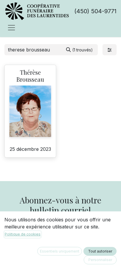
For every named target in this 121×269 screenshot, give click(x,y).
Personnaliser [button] (100, 260)
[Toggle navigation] (11, 27)
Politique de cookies (23, 234)
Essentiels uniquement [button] (59, 251)
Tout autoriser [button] (100, 251)
